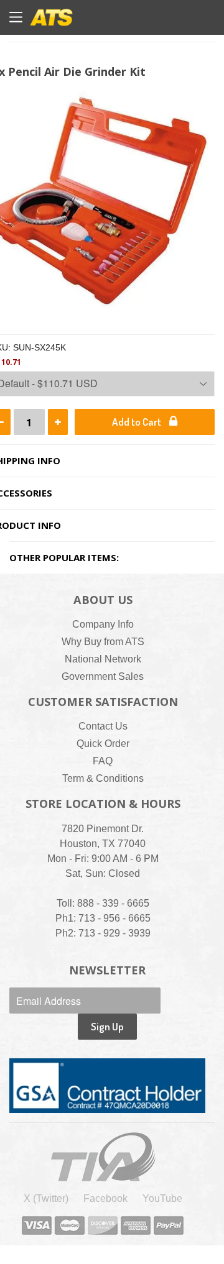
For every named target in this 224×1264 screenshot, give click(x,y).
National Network (103, 659)
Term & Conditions (103, 778)
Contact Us (103, 726)
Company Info (103, 624)
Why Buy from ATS (103, 641)
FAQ (103, 761)
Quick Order (103, 743)
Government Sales (103, 676)
